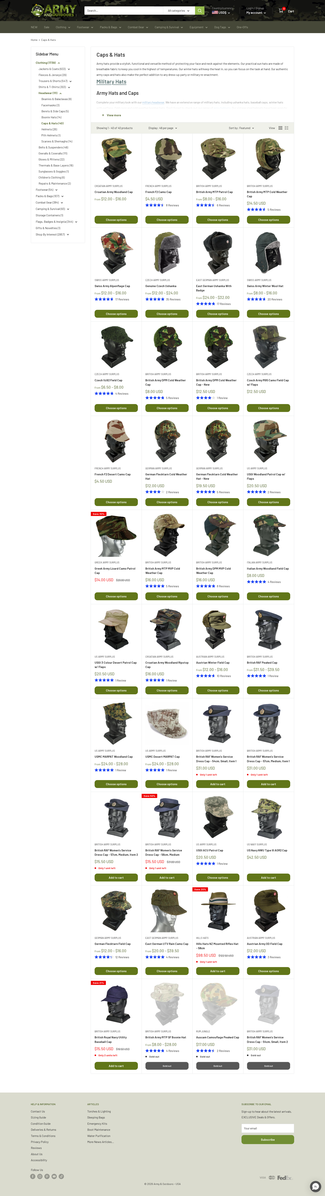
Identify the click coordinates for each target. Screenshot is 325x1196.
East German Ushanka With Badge (214, 288)
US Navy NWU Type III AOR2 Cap (267, 850)
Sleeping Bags (96, 1117)
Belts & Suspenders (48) (53, 147)
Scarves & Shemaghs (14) (56, 141)
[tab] (192, 81)
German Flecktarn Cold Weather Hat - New (217, 476)
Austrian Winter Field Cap (213, 662)
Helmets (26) (49, 129)
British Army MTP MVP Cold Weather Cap (162, 570)
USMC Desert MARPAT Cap (162, 756)
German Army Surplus (158, 468)
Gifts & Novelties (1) (48, 228)
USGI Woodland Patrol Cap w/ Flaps (266, 476)
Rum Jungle (203, 1031)
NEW (34, 27)
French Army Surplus (158, 186)
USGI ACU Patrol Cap (209, 850)
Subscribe (268, 1139)
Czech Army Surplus (157, 280)
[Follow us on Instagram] (40, 1176)
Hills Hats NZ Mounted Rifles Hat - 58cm (217, 946)
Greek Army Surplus (107, 562)
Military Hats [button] (111, 81)
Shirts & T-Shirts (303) (52, 87)
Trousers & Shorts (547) (53, 81)
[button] (315, 1186)
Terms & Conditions (43, 1135)
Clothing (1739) (46, 62)
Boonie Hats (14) (51, 117)
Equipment (197, 27)
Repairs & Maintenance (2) (55, 183)
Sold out (167, 1066)
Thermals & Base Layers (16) (56, 165)
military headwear (153, 102)
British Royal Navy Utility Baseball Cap (111, 1039)
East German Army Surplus (212, 280)
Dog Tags (220, 27)
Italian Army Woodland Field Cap (268, 568)
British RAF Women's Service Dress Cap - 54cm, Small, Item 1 (216, 759)
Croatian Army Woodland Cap (114, 192)
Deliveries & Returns (43, 1129)
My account (254, 12)
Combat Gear (136, 27)
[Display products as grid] (280, 128)
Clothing (61, 27)
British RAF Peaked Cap (262, 662)
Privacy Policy (40, 1142)
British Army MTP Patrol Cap (214, 192)
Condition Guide (41, 1123)
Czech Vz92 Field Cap (108, 380)
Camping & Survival (167, 27)
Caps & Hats (48, 39)
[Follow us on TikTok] (61, 1176)
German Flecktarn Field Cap (113, 943)
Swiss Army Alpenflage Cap (112, 286)
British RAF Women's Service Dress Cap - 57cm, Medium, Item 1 (268, 759)
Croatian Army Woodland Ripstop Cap (167, 665)
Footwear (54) (45, 189)
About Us (37, 1154)
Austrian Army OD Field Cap (264, 943)
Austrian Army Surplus (210, 656)
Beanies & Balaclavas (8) (56, 99)
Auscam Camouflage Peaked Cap (217, 1037)
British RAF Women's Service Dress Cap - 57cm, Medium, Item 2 (116, 852)
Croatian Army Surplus (109, 186)
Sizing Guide (38, 1117)
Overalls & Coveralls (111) (53, 153)
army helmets (222, 108)
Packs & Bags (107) (48, 196)
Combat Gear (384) (47, 202)
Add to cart (217, 784)
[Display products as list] (286, 128)
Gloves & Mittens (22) (51, 159)
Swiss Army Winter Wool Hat (265, 286)
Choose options (116, 219)
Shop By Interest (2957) (50, 234)
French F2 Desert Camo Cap (113, 474)
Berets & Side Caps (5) (55, 111)
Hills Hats (202, 937)
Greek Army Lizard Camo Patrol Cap (115, 570)
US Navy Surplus (257, 844)
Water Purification (98, 1135)
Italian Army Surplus (259, 562)
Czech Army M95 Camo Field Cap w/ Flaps (268, 382)
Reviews (36, 1148)
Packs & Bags (108, 27)
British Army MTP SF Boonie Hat (165, 1037)
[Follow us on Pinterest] (47, 1176)
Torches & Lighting (99, 1111)
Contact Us (38, 1111)
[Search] (199, 10)
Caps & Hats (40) (52, 123)
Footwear (83, 27)
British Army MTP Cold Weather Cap (267, 194)
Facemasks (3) (50, 105)
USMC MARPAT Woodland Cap (114, 756)
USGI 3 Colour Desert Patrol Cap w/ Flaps (116, 665)
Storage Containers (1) (49, 215)
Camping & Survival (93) (50, 208)
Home (34, 39)
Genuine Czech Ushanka (160, 286)
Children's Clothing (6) (52, 177)
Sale (46, 27)
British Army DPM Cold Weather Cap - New (216, 382)
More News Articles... (100, 1142)
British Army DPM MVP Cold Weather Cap (213, 570)
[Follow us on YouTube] (54, 1176)
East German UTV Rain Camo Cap (166, 943)
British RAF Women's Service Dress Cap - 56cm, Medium (163, 852)
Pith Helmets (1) (50, 135)
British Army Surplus (209, 186)
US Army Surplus (257, 468)
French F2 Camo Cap (158, 192)
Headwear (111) (48, 93)
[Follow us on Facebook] (32, 1176)
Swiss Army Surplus (107, 280)
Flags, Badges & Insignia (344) (55, 221)
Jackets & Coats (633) (52, 69)
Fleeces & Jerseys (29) (52, 75)
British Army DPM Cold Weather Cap (165, 382)
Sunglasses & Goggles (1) (54, 171)
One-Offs (242, 27)
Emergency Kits (97, 1123)
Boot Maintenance (98, 1129)
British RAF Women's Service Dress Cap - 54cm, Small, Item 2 (267, 1039)
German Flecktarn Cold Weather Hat (166, 476)
